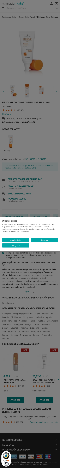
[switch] (6, 463)
